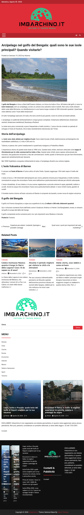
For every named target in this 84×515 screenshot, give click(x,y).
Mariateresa (33, 271)
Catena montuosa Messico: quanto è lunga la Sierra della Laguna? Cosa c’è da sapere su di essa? (13, 266)
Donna (4, 353)
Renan (7, 416)
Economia (5, 357)
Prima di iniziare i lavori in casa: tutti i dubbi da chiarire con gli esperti (31, 482)
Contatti (4, 431)
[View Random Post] (76, 35)
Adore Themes (63, 512)
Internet (4, 361)
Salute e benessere (8, 368)
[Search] (79, 35)
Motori (4, 364)
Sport (3, 372)
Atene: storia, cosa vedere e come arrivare (68, 264)
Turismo (12, 218)
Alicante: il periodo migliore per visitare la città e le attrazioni (41, 265)
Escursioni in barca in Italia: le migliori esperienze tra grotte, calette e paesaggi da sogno (62, 410)
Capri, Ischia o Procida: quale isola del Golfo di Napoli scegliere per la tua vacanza (21, 410)
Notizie (4, 342)
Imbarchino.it (33, 512)
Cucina (4, 349)
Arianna (27, 56)
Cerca (4, 325)
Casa (3, 346)
